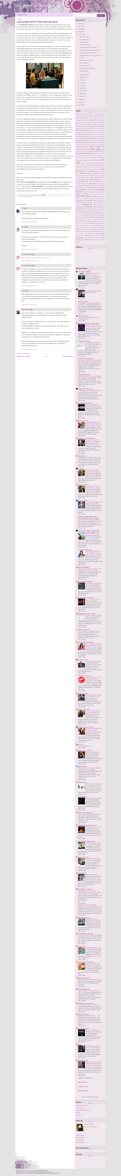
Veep (101, 237)
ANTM (93, 114)
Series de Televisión (82, 1105)
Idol (102, 160)
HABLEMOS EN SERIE (85, 581)
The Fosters (81, 217)
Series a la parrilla (84, 709)
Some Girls (93, 202)
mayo (81, 85)
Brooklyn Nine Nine (83, 128)
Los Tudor (92, 167)
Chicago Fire (92, 132)
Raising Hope (95, 192)
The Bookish (49, 1172)
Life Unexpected (90, 165)
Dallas (96, 136)
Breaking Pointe (90, 126)
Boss (100, 124)
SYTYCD (80, 196)
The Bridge (84, 213)
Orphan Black (94, 179)
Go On (84, 151)
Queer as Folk (86, 192)
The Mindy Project (100, 223)
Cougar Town (93, 134)
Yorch (23, 227)
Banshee (99, 120)
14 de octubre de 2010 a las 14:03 (29, 260)
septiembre (83, 74)
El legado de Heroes (91, 919)
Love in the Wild (84, 169)
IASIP (96, 160)
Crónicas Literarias (84, 374)
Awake (85, 120)
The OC (80, 227)
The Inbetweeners (94, 219)
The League (97, 221)
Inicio (46, 356)
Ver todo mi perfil (91, 1127)
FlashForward (79, 144)
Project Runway (88, 189)
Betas (84, 122)
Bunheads (85, 130)
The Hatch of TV (83, 857)
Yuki (22, 208)
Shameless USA (91, 200)
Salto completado (90, 798)
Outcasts (102, 179)
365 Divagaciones (84, 978)
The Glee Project (91, 217)
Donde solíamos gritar (85, 812)
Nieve (80, 1044)
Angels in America (93, 118)
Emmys (87, 142)
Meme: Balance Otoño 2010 (88, 53)
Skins (77, 202)
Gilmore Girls (79, 149)
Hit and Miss (94, 157)
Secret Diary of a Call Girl (89, 198)
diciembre (83, 37)
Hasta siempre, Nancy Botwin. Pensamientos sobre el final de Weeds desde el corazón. (89, 892)
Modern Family (98, 173)
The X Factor (85, 231)
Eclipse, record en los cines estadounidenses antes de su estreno (93, 1063)
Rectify (101, 192)
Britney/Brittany (84, 71)
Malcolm (85, 171)
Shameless (79, 200)
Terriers (83, 209)
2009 (79, 99)
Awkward (91, 120)
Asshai (78, 1112)
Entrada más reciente (23, 356)
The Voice (85, 229)
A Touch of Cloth (86, 114)
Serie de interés (83, 631)
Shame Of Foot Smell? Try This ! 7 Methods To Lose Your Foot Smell (93, 553)
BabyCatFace (25, 309)
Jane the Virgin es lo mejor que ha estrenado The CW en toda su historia (93, 645)
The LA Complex (87, 221)
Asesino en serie (83, 316)
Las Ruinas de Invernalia (34, 5)
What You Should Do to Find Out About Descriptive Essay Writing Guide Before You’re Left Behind (90, 361)
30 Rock (78, 114)
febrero (82, 93)
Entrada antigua (68, 356)
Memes (83, 173)
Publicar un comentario (23, 353)
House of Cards (82, 160)
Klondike (98, 162)
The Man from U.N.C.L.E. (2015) (88, 569)
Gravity (100, 151)
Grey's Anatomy (82, 153)
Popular (100, 185)
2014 (79, 23)
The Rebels (92, 227)
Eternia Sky (81, 456)
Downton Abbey (98, 140)
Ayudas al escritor (90, 615)
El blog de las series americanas (88, 323)
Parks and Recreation (95, 181)
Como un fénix (83, 484)
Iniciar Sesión (80, 1135)
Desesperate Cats (83, 629)
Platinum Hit (101, 183)
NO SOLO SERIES (83, 567)
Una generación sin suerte (87, 68)
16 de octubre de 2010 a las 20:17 (29, 349)
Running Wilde (98, 194)
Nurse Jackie (94, 177)
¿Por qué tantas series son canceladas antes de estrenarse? (93, 679)
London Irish (85, 167)
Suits (101, 204)
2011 (79, 32)
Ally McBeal (89, 116)
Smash (85, 202)
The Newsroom (101, 225)
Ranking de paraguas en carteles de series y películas (92, 275)
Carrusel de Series (84, 341)
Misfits (91, 173)
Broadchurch (101, 126)
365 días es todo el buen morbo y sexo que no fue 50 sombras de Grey (93, 326)
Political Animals (92, 185)
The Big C (93, 211)
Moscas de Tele (83, 421)
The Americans (98, 209)
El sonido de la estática (92, 502)
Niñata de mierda (83, 1028)
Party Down (85, 183)
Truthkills (81, 289)
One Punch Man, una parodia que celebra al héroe (92, 535)
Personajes (93, 183)
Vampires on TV (83, 1060)
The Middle (91, 223)
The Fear (93, 215)
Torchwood (98, 233)
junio (81, 82)
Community (84, 134)
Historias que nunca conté (86, 613)
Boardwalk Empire (86, 124)
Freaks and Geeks (89, 144)
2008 (79, 102)
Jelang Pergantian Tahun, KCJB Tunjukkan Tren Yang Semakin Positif (93, 424)
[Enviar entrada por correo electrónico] (44, 195)
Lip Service (99, 165)
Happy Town (89, 155)
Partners (78, 183)
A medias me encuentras (85, 457)
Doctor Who (79, 140)
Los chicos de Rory (85, 65)
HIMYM (93, 153)
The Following (101, 215)
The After (90, 209)
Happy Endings (79, 155)
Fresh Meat (99, 144)
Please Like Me (82, 185)
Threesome (95, 231)
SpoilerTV (79, 1115)
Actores (99, 114)
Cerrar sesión (80, 1142)
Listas (78, 167)
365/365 (80, 979)
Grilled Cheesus (84, 63)
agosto (82, 77)
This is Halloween (85, 44)
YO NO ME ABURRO (84, 271)
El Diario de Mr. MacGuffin (86, 438)
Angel (83, 118)
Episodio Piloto (83, 301)
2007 (79, 105)
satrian (23, 291)
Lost (99, 167)
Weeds (88, 239)
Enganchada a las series (86, 597)
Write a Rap (82, 814)
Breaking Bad (80, 126)
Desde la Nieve (83, 500)
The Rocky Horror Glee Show (88, 47)
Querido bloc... (83, 1082)
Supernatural (79, 207)
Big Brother (90, 122)
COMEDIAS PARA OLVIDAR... (87, 1015)
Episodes (94, 142)
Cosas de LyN (89, 784)
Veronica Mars (80, 239)
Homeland (101, 157)
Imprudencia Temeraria (85, 389)
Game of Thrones (95, 147)
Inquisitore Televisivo (85, 403)
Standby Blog (82, 766)
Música (80, 177)
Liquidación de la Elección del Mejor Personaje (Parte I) (93, 344)
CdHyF (84, 132)
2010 (79, 34)
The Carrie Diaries (94, 213)
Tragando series (83, 1086)
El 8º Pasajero (82, 796)
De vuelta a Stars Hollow (85, 519)
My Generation (90, 175)
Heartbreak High (99, 155)
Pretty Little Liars (80, 187)
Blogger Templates (21, 1172)
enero (81, 96)
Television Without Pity (82, 1110)
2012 (79, 29)
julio (81, 80)
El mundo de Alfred (84, 935)
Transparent (79, 235)
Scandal (93, 196)
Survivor (89, 207)
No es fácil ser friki (91, 963)
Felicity (100, 142)
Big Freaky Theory (84, 917)
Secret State (100, 198)
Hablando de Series (84, 675)
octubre (82, 42)
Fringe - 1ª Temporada (92, 1030)
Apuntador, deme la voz (85, 1003)
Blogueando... (82, 782)
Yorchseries (82, 946)
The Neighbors (81, 225)
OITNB (102, 177)
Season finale (89, 661)
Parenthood (81, 181)
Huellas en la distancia (85, 1078)
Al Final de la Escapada (85, 358)
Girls (87, 149)
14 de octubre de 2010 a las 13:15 (29, 221)
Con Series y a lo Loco (85, 889)
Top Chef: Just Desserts (85, 233)
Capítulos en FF (83, 660)
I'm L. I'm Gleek (90, 599)
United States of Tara (93, 237)
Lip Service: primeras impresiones (90, 50)
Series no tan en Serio (85, 750)
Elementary (79, 142)
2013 (79, 26)
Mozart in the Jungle (80, 175)
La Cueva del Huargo (85, 550)
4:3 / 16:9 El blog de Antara (86, 841)
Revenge (86, 194)
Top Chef (102, 231)
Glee (93, 149)
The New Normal (91, 225)
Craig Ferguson (81, 136)
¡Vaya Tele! (79, 1107)
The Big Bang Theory (27, 196)
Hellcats (86, 157)
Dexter (101, 138)
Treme (87, 235)
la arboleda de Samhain (85, 933)
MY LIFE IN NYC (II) (84, 746)
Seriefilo (80, 468)
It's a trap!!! (81, 903)
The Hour (84, 219)
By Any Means (94, 130)
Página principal (22, 14)
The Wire (92, 229)
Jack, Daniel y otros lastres (93, 695)
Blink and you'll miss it (86, 60)
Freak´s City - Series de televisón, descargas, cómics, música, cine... (89, 531)
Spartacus (95, 204)
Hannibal (100, 153)
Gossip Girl (92, 151)
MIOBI (97, 169)
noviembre (83, 39)
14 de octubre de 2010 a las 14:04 (29, 285)
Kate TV (80, 744)
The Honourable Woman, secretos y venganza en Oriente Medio (92, 712)
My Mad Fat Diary (100, 175)
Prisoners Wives (92, 187)
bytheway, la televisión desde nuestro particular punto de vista (88, 517)
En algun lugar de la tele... (86, 727)
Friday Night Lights (81, 146)
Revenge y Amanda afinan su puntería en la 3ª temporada (93, 730)
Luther (92, 169)
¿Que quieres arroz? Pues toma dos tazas (37, 22)
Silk (101, 200)
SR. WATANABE (26, 254)
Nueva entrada (80, 1137)
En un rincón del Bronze (86, 962)
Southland (85, 205)
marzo (82, 91)
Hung (91, 160)
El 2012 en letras (90, 827)
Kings (93, 162)
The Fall (86, 215)
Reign (77, 194)
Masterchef (93, 171)
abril (81, 88)
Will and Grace (96, 239)
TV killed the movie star (85, 642)
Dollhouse (88, 140)
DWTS (90, 136)
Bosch (95, 124)
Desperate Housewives (90, 138)
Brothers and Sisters (96, 128)
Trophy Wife (95, 235)
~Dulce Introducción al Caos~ (87, 825)
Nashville (86, 177)
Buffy (77, 130)
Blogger (96, 1097)
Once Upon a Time (83, 179)
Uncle (84, 237)
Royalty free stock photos (28, 1173)
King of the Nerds (85, 162)
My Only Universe (83, 1014)
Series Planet (82, 873)
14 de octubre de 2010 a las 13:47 (29, 249)
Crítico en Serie (83, 693)
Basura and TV (83, 1090)
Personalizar (80, 1140)
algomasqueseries (84, 989)
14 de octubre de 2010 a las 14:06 (29, 304)
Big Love (97, 122)
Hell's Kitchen (79, 157)
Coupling (101, 134)
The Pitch (86, 227)
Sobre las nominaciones (92, 752)
